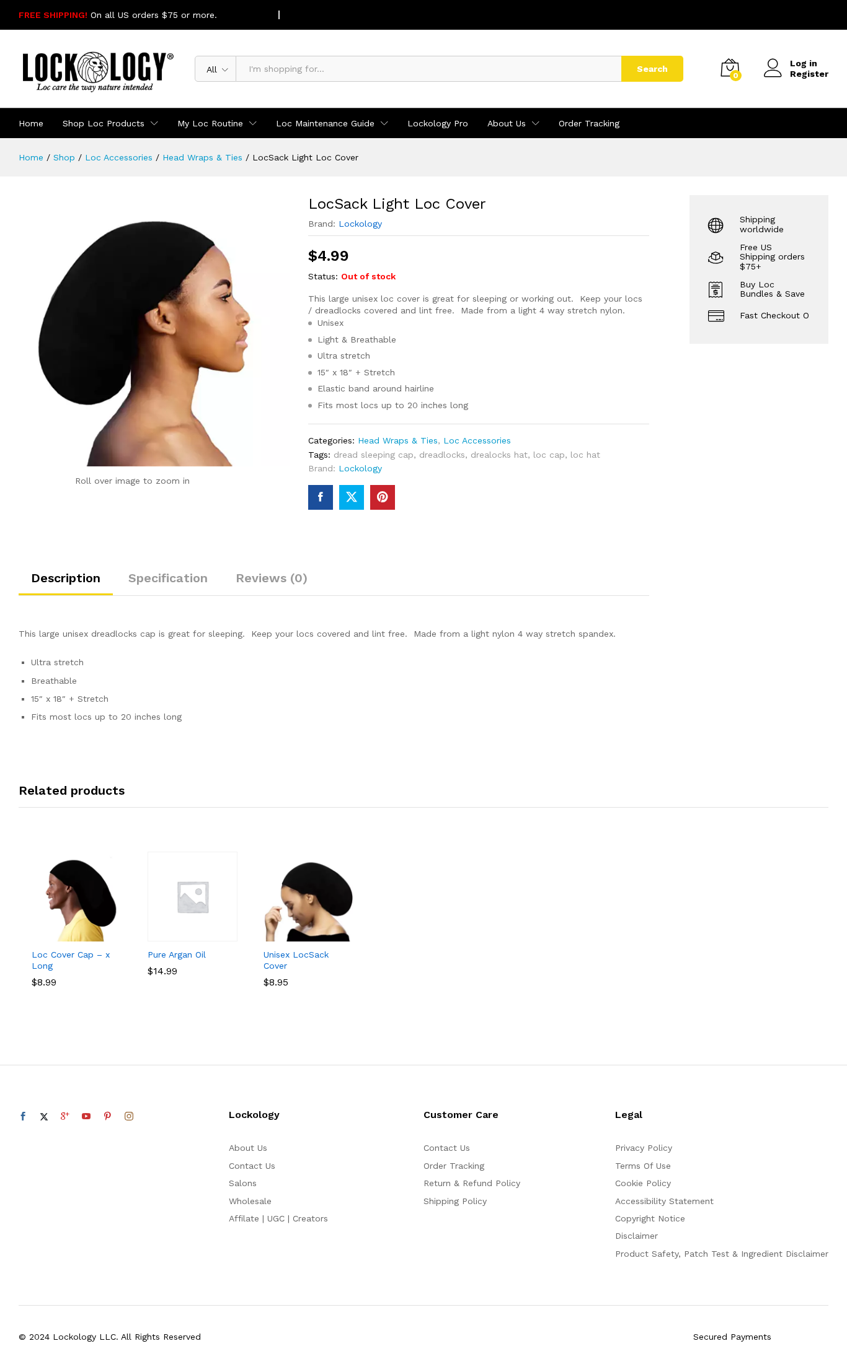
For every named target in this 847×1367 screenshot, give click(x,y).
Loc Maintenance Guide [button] (325, 123)
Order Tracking (589, 123)
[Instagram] (129, 1117)
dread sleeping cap (374, 455)
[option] (77, 936)
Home (31, 123)
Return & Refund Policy (471, 1183)
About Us (248, 1148)
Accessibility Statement (664, 1201)
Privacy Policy (643, 1148)
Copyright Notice (650, 1218)
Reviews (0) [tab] (272, 578)
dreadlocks (442, 455)
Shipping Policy (455, 1201)
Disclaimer (636, 1236)
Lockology (360, 224)
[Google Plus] (65, 1117)
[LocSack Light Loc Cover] (320, 497)
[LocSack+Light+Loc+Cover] (351, 497)
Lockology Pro (437, 123)
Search (652, 69)
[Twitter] (44, 1117)
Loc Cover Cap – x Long (71, 960)
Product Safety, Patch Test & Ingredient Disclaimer (721, 1254)
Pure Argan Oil (177, 954)
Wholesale (250, 1201)
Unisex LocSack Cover (296, 960)
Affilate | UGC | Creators (278, 1218)
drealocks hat (499, 455)
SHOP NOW (243, 15)
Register (809, 74)
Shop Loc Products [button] (103, 123)
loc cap (549, 455)
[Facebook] (22, 1117)
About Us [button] (506, 123)
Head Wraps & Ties (398, 440)
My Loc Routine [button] (210, 123)
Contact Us (252, 1166)
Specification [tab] (168, 578)
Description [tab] (65, 578)
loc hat (585, 455)
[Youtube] (86, 1117)
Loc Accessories (477, 440)
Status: (323, 276)
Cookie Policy (643, 1183)
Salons (243, 1183)
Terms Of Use (643, 1166)
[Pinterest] (107, 1117)
